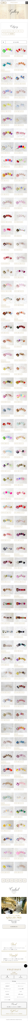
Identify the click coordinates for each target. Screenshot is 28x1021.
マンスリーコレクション (7, 31)
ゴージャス (21, 125)
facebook (7, 977)
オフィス (22, 263)
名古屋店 (7, 994)
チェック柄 (3, 166)
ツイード (3, 235)
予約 (3, 2)
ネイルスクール (7, 997)
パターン (3, 97)
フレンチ (16, 194)
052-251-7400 (14, 917)
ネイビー (3, 152)
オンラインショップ (20, 997)
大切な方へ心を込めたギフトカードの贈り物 (14, 1012)
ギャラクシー (17, 97)
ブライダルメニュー (7, 988)
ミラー (3, 125)
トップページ (7, 983)
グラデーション (4, 83)
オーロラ (16, 69)
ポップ (3, 69)
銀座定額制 (12, 33)
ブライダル (5, 33)
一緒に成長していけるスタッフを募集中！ (14, 1005)
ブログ (20, 991)
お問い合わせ (20, 994)
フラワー (8, 111)
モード (16, 235)
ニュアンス (10, 83)
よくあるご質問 (21, 988)
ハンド (16, 31)
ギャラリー (7, 991)
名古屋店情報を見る (14, 926)
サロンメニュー (21, 986)
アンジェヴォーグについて (21, 983)
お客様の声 (7, 986)
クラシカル (21, 69)
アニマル (6, 249)
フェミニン (16, 152)
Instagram (20, 977)
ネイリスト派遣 (7, 999)
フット (21, 31)
